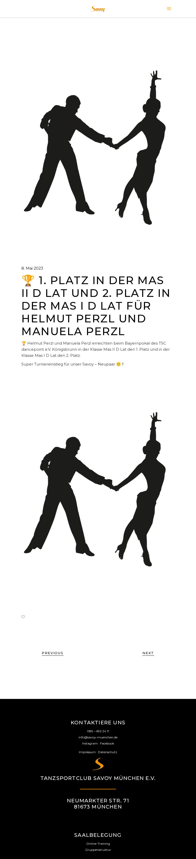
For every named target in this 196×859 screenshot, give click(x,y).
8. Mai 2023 (32, 268)
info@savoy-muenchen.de (98, 737)
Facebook (107, 743)
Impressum (87, 752)
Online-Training (98, 843)
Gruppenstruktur (98, 850)
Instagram (90, 743)
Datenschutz (107, 752)
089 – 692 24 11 (98, 731)
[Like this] (23, 617)
